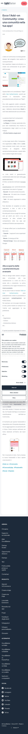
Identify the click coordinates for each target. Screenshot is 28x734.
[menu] (2, 3)
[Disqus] (14, 493)
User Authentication (12, 94)
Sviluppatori (6, 623)
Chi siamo (5, 529)
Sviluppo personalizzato (6, 628)
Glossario (5, 633)
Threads (7, 708)
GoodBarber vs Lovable (6, 671)
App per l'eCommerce (6, 585)
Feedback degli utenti (5, 618)
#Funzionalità (18, 467)
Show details (19, 382)
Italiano (15, 727)
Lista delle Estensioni (5, 601)
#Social (4, 471)
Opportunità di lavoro (6, 553)
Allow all (14, 387)
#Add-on (5, 464)
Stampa (4, 558)
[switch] (24, 366)
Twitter (7, 696)
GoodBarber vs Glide (6, 665)
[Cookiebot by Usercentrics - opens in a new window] (19, 335)
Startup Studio (4, 546)
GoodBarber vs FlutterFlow (6, 658)
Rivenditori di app (6, 608)
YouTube (7, 700)
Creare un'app (6, 590)
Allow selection (14, 392)
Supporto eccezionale (6, 534)
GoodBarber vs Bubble (6, 650)
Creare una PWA (5, 595)
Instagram (8, 692)
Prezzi (4, 613)
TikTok (7, 712)
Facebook (8, 688)
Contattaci (5, 574)
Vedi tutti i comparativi (6, 677)
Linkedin (7, 704)
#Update (11, 471)
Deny (14, 397)
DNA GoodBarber (6, 540)
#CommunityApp (7, 467)
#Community (13, 464)
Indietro (4, 10)
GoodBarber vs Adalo (6, 644)
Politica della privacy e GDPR (6, 568)
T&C (3, 562)
